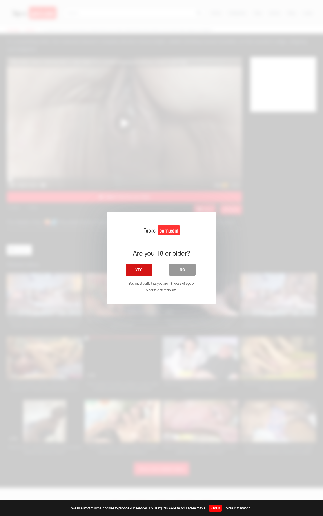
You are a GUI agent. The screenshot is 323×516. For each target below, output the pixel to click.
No (182, 269)
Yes (139, 269)
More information (238, 508)
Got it (215, 508)
